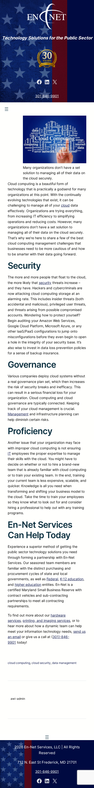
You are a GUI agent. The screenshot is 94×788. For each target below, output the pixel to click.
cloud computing (19, 663)
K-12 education (71, 579)
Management (18, 414)
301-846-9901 (47, 96)
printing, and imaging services (46, 620)
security (45, 283)
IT (9, 453)
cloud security (41, 663)
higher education (28, 584)
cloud (65, 205)
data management (64, 663)
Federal (52, 579)
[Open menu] (6, 109)
